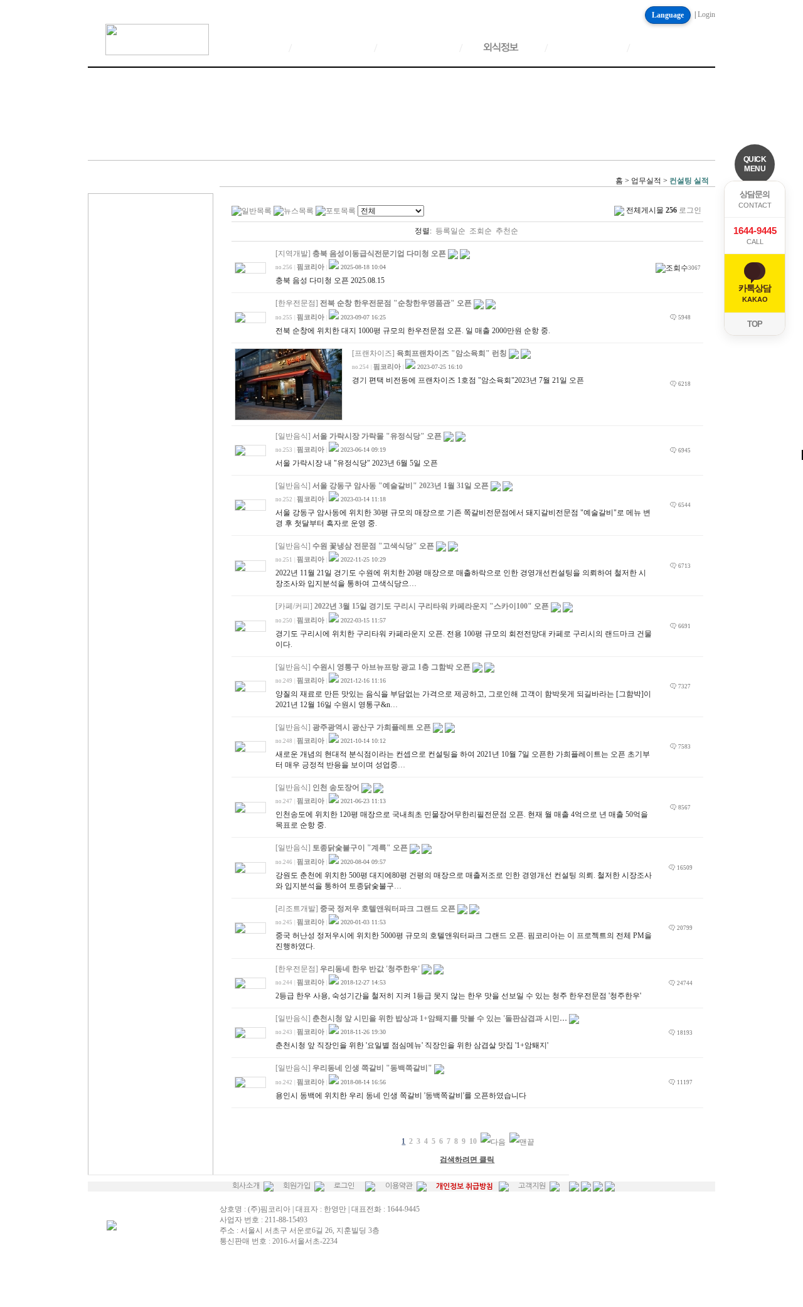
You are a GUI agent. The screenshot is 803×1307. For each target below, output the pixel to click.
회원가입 (297, 1186)
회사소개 (246, 1186)
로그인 (344, 1186)
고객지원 (532, 1186)
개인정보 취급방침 (464, 1186)
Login (706, 14)
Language (668, 15)
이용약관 (399, 1186)
